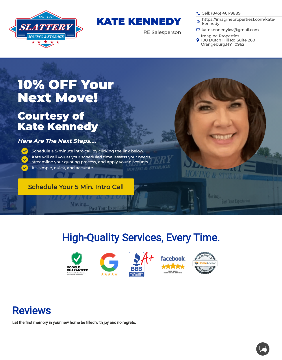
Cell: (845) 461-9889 (221, 13)
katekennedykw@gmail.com (230, 30)
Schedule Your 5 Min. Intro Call (76, 187)
